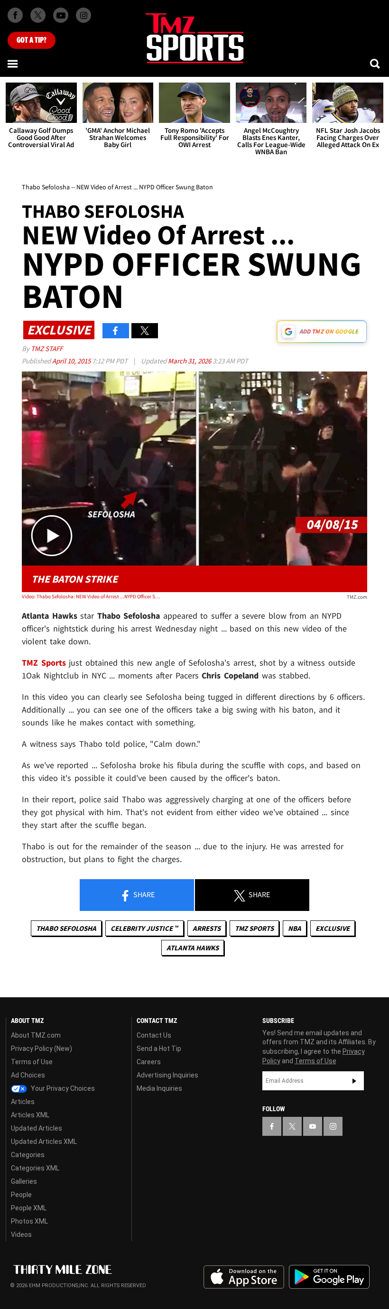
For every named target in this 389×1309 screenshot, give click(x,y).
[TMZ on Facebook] (15, 15)
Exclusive (332, 928)
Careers (149, 1062)
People (21, 1194)
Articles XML (30, 1115)
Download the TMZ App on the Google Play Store (329, 1277)
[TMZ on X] (38, 15)
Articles (23, 1101)
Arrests (207, 928)
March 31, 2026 (190, 360)
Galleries (24, 1181)
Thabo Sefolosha (66, 928)
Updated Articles (36, 1128)
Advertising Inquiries (167, 1075)
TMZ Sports (44, 662)
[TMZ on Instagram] (83, 15)
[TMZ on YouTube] (312, 1126)
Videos (21, 1234)
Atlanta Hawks (193, 947)
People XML (28, 1208)
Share (143, 894)
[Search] (375, 63)
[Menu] (13, 63)
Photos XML (29, 1221)
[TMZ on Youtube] (60, 15)
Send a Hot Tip (159, 1048)
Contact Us (154, 1035)
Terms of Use (32, 1062)
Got (31, 40)
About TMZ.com (36, 1035)
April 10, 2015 (72, 360)
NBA (294, 928)
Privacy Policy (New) (41, 1048)
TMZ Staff (47, 348)
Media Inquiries (159, 1088)
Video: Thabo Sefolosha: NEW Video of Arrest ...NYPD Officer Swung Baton (91, 596)
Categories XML (35, 1168)
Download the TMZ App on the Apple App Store (244, 1277)
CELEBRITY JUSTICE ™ (144, 928)
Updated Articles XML (44, 1141)
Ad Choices (28, 1075)
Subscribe (354, 1080)
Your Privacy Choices (62, 1088)
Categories (28, 1155)
